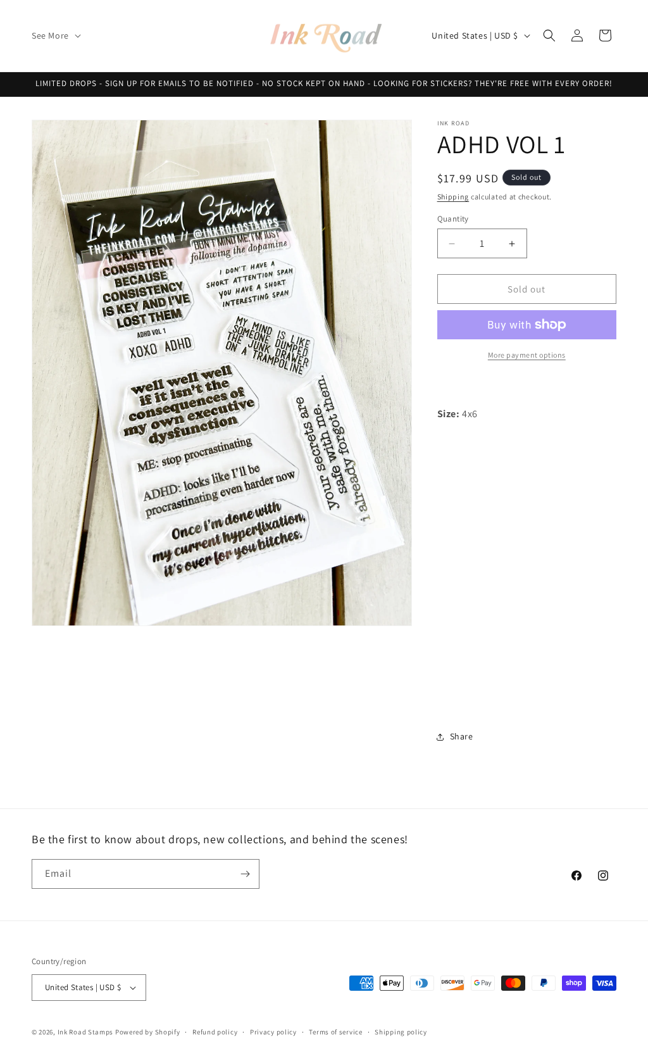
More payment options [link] (527, 355)
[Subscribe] (245, 874)
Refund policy (214, 1031)
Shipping (453, 196)
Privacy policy (273, 1031)
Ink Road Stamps (86, 1031)
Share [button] (461, 736)
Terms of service (335, 1031)
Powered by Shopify (147, 1031)
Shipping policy (401, 1031)
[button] (55, 35)
